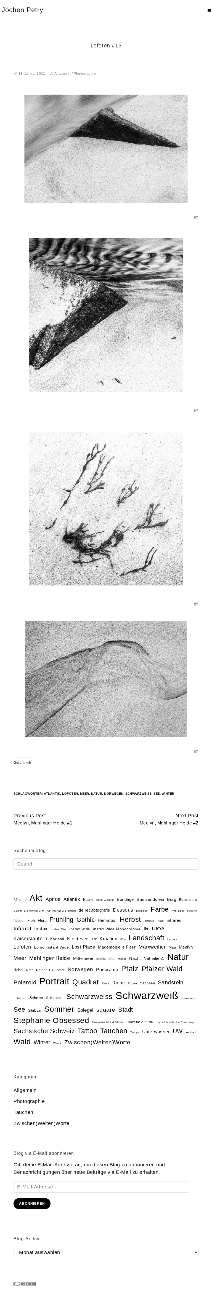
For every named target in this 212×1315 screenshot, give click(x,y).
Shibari (34, 1010)
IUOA (158, 928)
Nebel (18, 970)
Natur (96, 793)
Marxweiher (152, 947)
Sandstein (171, 982)
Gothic (85, 919)
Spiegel (85, 1010)
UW (178, 1031)
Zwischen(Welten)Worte (97, 1042)
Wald (22, 1042)
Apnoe (53, 899)
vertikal (190, 1032)
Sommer (59, 1009)
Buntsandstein (150, 899)
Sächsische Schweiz (44, 1031)
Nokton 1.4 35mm (50, 970)
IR (146, 928)
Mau (172, 947)
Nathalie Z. (154, 958)
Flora (42, 920)
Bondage (125, 899)
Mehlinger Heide (49, 958)
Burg (171, 899)
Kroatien (108, 938)
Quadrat (85, 982)
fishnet (19, 920)
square (105, 1009)
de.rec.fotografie (94, 910)
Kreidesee (78, 938)
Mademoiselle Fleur (117, 947)
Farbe (160, 909)
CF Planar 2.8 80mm (61, 910)
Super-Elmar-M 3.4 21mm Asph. (176, 1022)
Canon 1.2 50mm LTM (29, 910)
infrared (174, 920)
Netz (29, 970)
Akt (36, 898)
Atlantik (52, 793)
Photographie (85, 74)
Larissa (172, 939)
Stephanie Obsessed (51, 1020)
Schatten (20, 998)
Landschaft (146, 938)
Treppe (134, 1032)
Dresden (142, 910)
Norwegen (113, 793)
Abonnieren (32, 1204)
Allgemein (62, 74)
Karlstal (57, 939)
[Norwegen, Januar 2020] (106, 148)
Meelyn (186, 947)
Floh (31, 920)
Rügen (132, 983)
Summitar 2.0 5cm (139, 1022)
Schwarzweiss (138, 793)
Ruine (118, 983)
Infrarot (22, 928)
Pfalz (130, 969)
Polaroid (25, 982)
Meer (84, 793)
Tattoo (87, 1031)
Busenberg (188, 900)
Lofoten (70, 793)
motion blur (105, 959)
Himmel (149, 920)
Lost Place (83, 947)
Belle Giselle (105, 899)
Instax (41, 928)
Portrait (54, 981)
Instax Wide (79, 929)
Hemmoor (107, 920)
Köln (123, 939)
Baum (88, 900)
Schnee (36, 998)
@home (20, 900)
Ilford (160, 920)
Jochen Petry (22, 10)
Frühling (61, 919)
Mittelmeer (83, 958)
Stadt (125, 1009)
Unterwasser (156, 1031)
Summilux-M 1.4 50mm (108, 1022)
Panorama (107, 969)
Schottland (54, 998)
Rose (105, 983)
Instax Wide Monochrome (117, 929)
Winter (168, 793)
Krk (94, 939)
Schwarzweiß (147, 995)
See (156, 793)
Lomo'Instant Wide (51, 947)
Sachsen (147, 983)
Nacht (135, 958)
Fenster (192, 910)
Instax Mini (59, 929)
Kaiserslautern (30, 938)
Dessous (123, 910)
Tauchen (114, 1031)
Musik (122, 958)
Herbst (130, 919)
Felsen (177, 910)
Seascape (188, 998)
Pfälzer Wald (162, 969)
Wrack (57, 1043)
